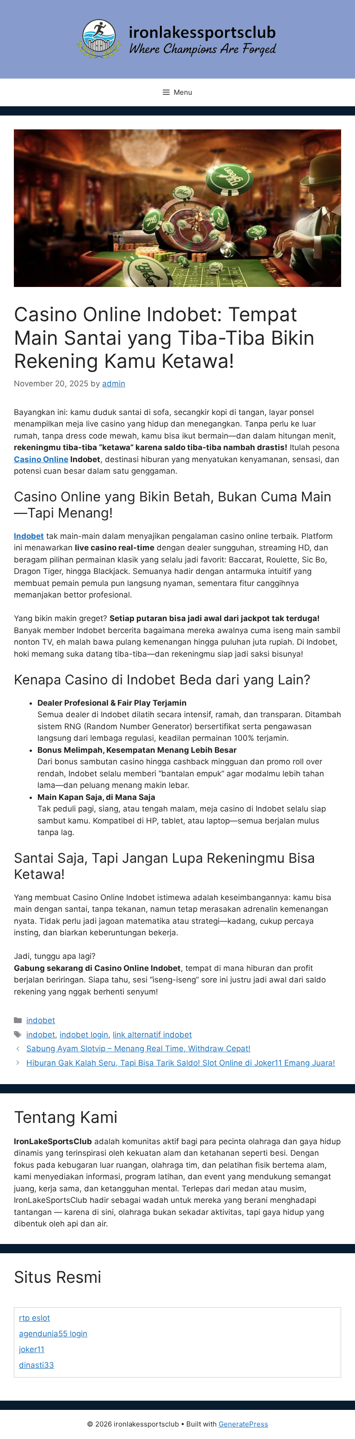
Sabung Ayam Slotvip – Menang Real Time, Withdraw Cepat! (138, 1048)
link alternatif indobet (152, 1034)
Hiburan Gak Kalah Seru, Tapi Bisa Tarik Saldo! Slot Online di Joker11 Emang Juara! (180, 1062)
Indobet (29, 536)
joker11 (31, 1349)
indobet (40, 1020)
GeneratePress (243, 1424)
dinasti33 (36, 1365)
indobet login (84, 1034)
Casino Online (41, 459)
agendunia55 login (53, 1333)
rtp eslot (34, 1318)
